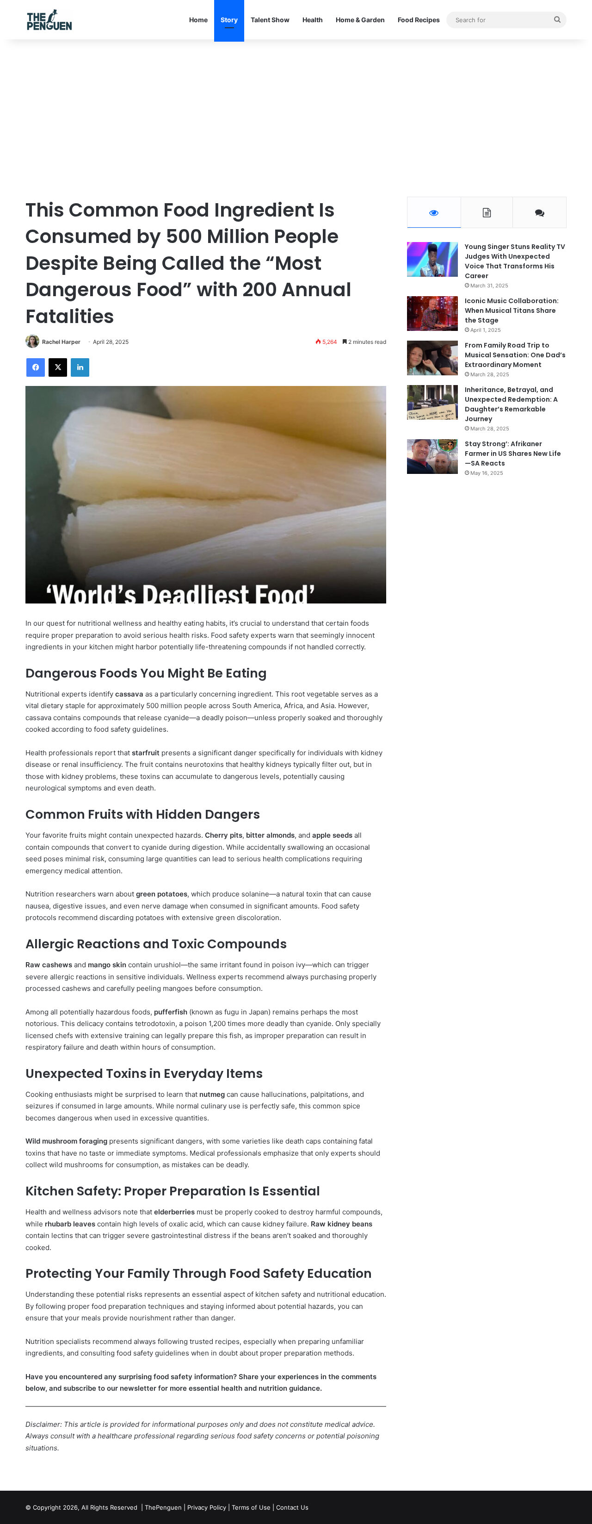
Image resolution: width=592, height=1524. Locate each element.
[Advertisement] (296, 118)
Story (229, 20)
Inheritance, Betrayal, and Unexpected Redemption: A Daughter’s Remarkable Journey (511, 404)
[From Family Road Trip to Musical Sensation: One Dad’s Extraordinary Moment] (432, 358)
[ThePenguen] (51, 19)
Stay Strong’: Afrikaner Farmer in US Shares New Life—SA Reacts (513, 453)
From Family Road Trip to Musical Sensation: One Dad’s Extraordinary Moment (515, 355)
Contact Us (292, 1507)
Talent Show (270, 20)
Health (312, 20)
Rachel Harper (61, 341)
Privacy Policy (206, 1507)
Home (198, 20)
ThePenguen (163, 1507)
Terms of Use (251, 1507)
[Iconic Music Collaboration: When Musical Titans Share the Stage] (432, 313)
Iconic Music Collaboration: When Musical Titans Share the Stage (512, 310)
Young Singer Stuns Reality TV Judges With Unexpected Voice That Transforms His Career (515, 261)
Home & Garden (360, 20)
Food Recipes (419, 20)
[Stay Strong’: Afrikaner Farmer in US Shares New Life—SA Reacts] (432, 456)
